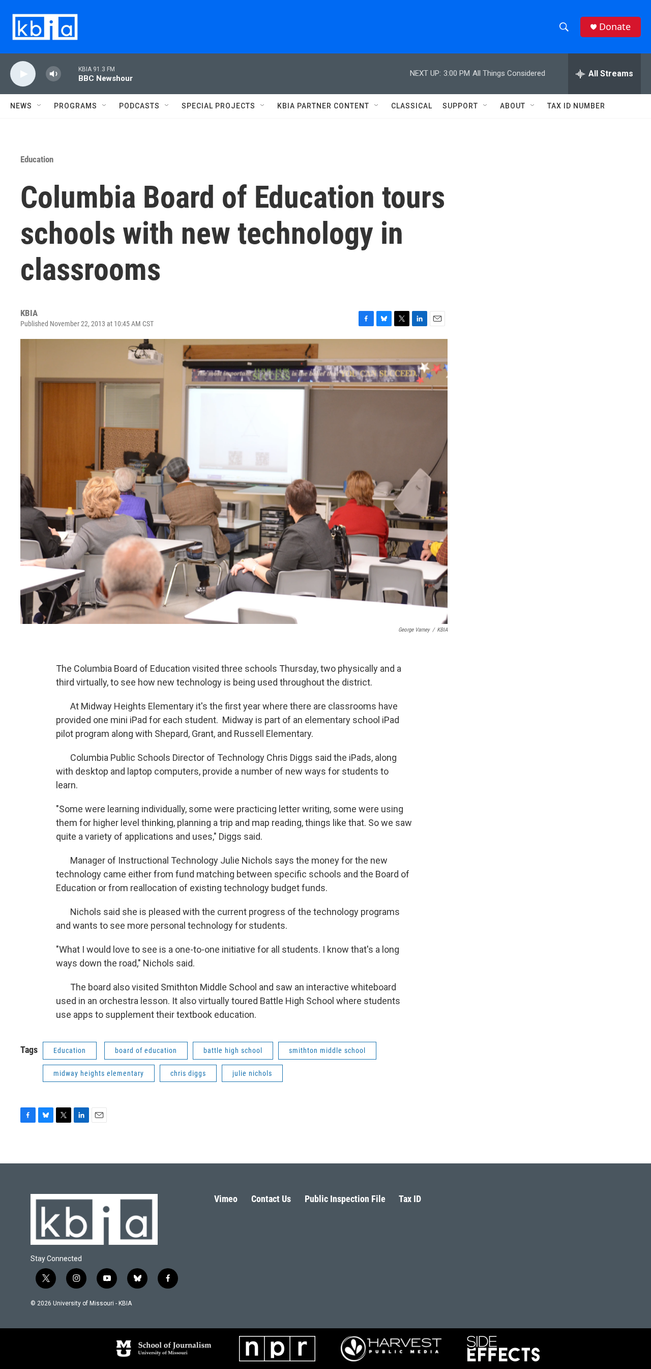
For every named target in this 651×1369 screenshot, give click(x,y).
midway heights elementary (98, 1073)
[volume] (53, 74)
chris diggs (188, 1073)
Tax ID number (576, 106)
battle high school (232, 1050)
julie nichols (252, 1073)
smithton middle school (327, 1050)
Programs (75, 106)
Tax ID (410, 1198)
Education (36, 159)
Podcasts (139, 106)
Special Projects (218, 106)
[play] (23, 74)
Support (460, 106)
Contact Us (271, 1198)
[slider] (69, 73)
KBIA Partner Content (323, 106)
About (512, 106)
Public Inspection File (345, 1198)
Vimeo (226, 1198)
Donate (615, 26)
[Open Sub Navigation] (40, 106)
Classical (411, 106)
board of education (146, 1050)
